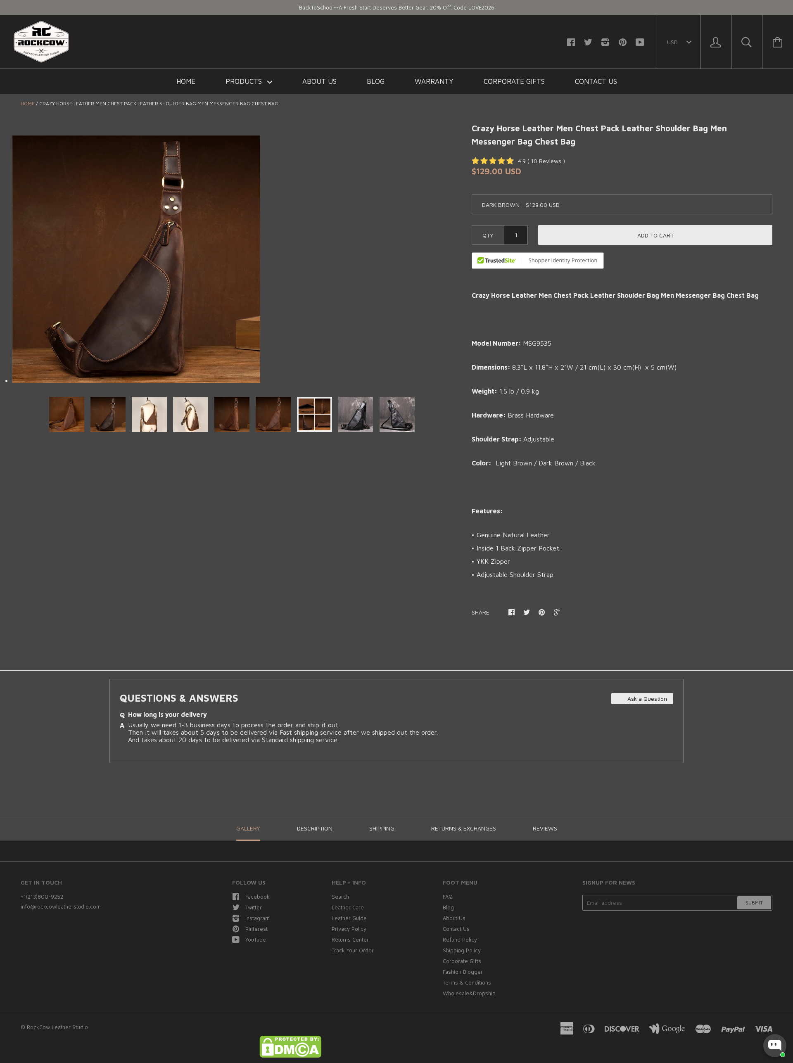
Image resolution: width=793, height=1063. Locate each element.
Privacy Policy (349, 928)
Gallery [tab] (248, 828)
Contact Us (596, 81)
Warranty (434, 81)
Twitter (253, 907)
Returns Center (350, 939)
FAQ (448, 896)
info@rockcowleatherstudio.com (61, 906)
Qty (488, 235)
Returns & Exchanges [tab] (463, 828)
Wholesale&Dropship (469, 993)
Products (245, 81)
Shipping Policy (462, 950)
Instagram (257, 918)
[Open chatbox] (774, 1045)
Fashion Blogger (463, 971)
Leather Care (348, 907)
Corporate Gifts (514, 81)
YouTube (255, 939)
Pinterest (256, 928)
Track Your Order (353, 950)
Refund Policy (460, 939)
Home (185, 81)
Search (340, 896)
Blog (376, 81)
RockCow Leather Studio (57, 1027)
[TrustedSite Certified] (538, 260)
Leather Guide (349, 918)
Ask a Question (646, 698)
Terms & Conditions (467, 982)
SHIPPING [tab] (381, 828)
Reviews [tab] (545, 828)
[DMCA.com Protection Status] (290, 1055)
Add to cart (655, 235)
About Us (319, 81)
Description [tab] (314, 828)
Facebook (257, 896)
